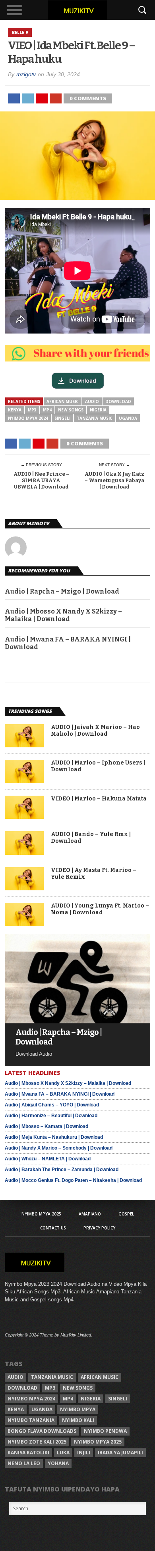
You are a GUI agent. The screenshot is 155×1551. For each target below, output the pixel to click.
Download (118, 401)
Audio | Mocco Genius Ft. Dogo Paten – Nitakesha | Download (73, 1180)
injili (83, 1452)
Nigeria (98, 410)
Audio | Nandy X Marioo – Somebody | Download (58, 1148)
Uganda (128, 418)
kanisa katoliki (28, 1452)
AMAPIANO (90, 1214)
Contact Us (53, 1228)
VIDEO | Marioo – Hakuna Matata (99, 799)
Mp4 (47, 410)
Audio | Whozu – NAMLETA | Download (48, 1159)
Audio (92, 401)
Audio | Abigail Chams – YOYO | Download (52, 1105)
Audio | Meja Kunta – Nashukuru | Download (54, 1137)
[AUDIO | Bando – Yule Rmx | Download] (24, 852)
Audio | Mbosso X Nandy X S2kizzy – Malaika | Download (63, 615)
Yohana (58, 1463)
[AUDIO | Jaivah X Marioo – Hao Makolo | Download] (24, 745)
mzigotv (26, 74)
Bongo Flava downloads (42, 1431)
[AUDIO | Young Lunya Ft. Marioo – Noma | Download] (24, 924)
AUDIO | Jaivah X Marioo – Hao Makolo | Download (95, 730)
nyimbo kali (78, 1420)
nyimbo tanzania (31, 1420)
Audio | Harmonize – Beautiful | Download (51, 1115)
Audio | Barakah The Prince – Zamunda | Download (61, 1169)
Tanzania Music (94, 418)
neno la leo (24, 1463)
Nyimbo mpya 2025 (98, 1441)
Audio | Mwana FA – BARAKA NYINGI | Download (68, 643)
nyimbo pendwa (105, 1431)
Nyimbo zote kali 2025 (37, 1441)
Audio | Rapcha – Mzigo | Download (62, 591)
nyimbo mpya (77, 1409)
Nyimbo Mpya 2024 (28, 418)
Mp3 (32, 410)
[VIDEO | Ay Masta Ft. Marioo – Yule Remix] (24, 888)
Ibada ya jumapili (120, 1452)
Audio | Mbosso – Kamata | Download (46, 1126)
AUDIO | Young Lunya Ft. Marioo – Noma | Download (100, 909)
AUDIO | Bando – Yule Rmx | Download (91, 837)
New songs (70, 410)
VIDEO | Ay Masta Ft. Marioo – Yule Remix (93, 873)
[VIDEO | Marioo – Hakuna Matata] (24, 816)
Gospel (126, 1214)
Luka (63, 1452)
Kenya (14, 410)
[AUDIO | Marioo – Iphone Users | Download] (24, 781)
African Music (62, 401)
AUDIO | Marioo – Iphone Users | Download (98, 766)
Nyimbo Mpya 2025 (41, 1214)
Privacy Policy (99, 1228)
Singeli (62, 418)
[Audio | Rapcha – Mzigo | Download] (77, 1021)
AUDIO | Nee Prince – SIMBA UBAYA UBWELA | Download (41, 480)
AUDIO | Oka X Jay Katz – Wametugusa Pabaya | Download (114, 480)
